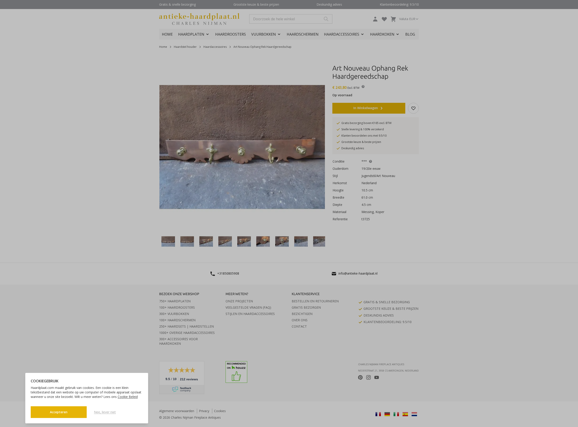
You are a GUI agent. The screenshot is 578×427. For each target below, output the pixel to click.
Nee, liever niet (105, 412)
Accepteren (59, 412)
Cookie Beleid (128, 397)
